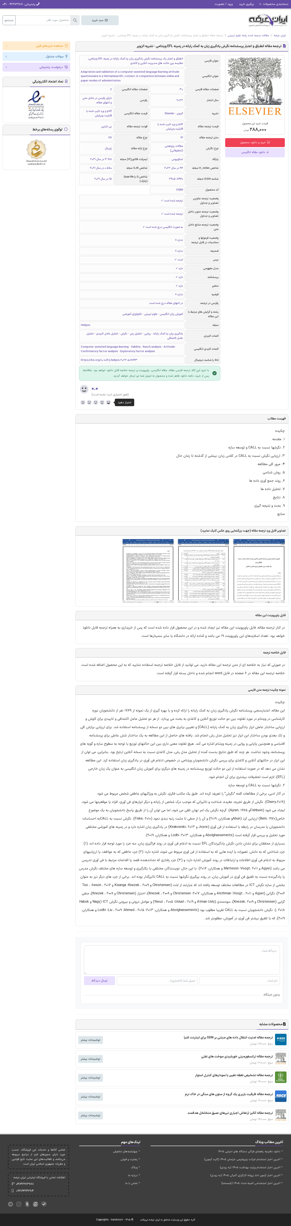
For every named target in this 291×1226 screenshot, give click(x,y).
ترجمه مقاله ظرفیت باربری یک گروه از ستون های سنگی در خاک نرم (229, 1094)
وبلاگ (134, 1167)
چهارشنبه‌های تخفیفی (125, 1151)
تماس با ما (131, 1183)
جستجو (9, 20)
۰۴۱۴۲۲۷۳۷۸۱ (25, 1184)
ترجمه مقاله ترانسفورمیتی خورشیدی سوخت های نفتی (237, 1056)
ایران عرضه (280, 35)
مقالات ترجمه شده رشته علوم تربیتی (248, 35)
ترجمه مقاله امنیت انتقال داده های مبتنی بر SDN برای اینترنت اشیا (228, 1037)
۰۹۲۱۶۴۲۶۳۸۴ (25, 1191)
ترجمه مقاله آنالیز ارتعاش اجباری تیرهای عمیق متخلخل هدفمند (230, 1113)
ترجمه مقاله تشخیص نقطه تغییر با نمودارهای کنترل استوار (234, 1075)
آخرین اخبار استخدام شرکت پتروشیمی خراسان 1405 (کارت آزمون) (242, 1159)
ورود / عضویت (224, 4)
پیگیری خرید (246, 4)
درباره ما (133, 1175)
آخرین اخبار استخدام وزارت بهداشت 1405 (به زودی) (250, 1167)
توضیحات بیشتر (90, 1040)
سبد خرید (98, 20)
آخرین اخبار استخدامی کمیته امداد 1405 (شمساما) (250, 1183)
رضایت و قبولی (129, 1159)
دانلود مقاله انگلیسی (253, 152)
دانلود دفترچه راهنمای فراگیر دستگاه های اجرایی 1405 (249, 1151)
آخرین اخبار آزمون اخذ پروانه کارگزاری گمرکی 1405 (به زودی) (245, 1175)
